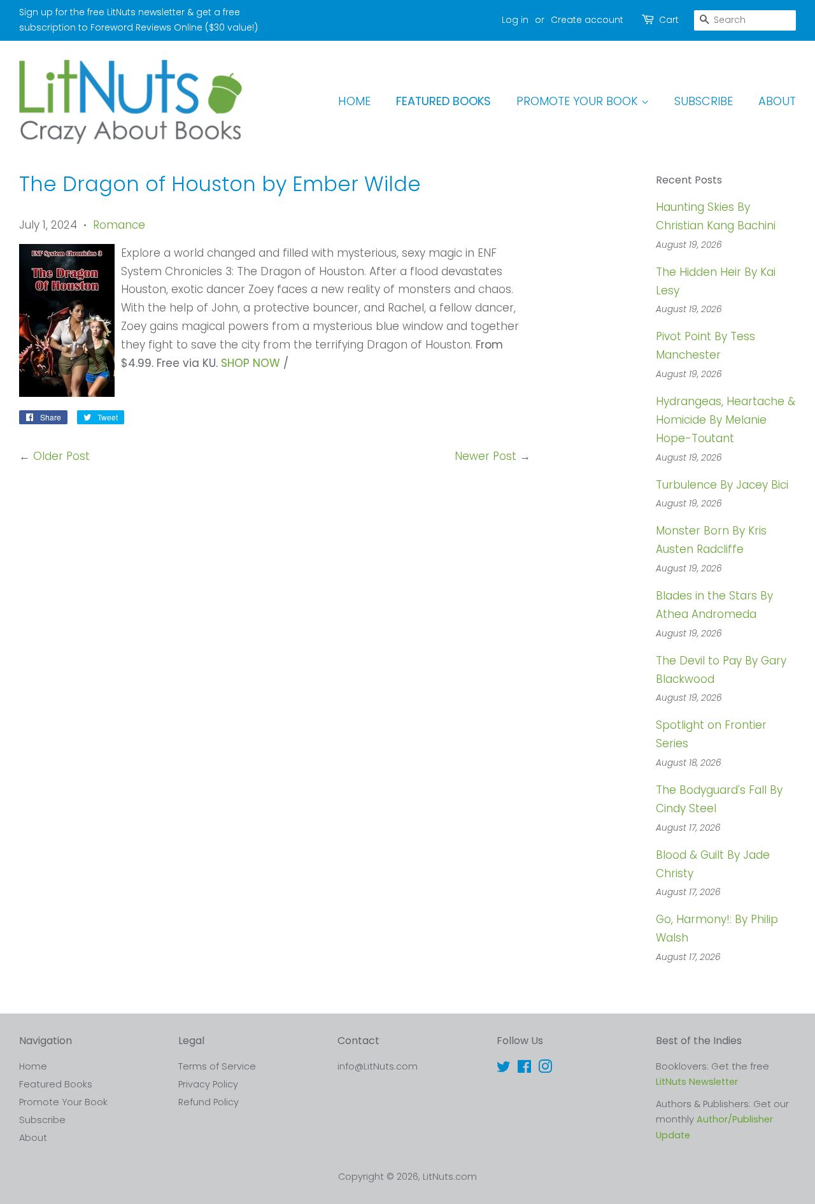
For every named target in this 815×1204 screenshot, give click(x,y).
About (777, 101)
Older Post (61, 456)
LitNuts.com (450, 1176)
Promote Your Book (578, 101)
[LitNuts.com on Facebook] (524, 1069)
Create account (587, 19)
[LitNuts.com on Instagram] (545, 1069)
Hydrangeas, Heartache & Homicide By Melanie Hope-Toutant (725, 420)
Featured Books (443, 101)
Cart (669, 19)
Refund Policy (208, 1102)
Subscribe (703, 101)
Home (354, 101)
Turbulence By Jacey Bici (722, 484)
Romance (119, 225)
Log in (515, 19)
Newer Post (485, 456)
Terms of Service (217, 1066)
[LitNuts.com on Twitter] (504, 1069)
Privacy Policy (208, 1084)
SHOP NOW (250, 363)
